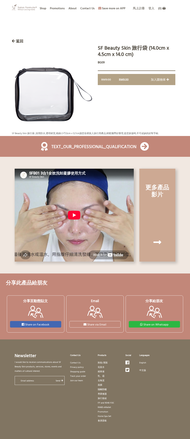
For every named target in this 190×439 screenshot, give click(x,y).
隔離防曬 (102, 389)
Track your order (78, 376)
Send (58, 380)
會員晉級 (102, 420)
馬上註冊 (139, 8)
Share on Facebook (37, 324)
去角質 (101, 380)
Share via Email (96, 324)
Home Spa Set (104, 416)
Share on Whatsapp (155, 324)
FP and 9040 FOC (106, 402)
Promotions (57, 8)
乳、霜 (101, 376)
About (72, 8)
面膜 (100, 384)
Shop (43, 8)
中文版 (142, 370)
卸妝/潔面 (103, 362)
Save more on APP (113, 8)
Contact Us (87, 8)
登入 (151, 8)
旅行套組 (102, 398)
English (142, 362)
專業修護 (102, 393)
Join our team (76, 380)
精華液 (101, 371)
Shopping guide (77, 371)
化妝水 (101, 367)
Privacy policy (77, 367)
